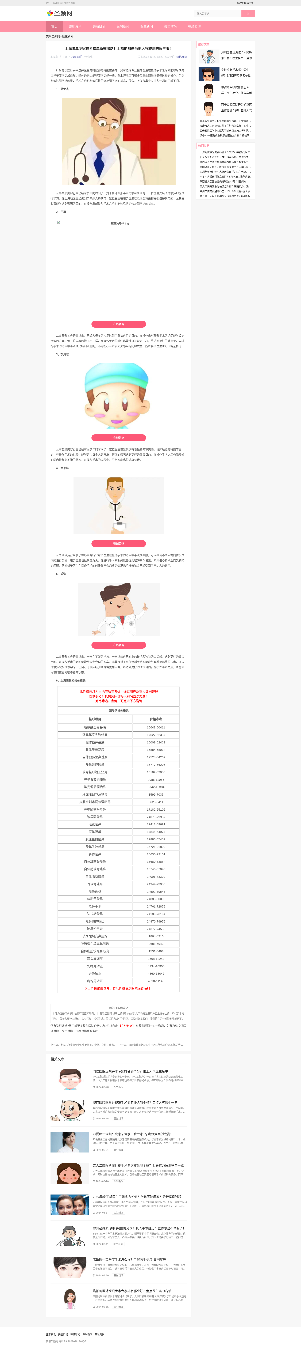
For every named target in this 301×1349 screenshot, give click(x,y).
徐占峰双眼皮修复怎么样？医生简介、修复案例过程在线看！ (236, 93)
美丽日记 (99, 26)
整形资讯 (75, 26)
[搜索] (248, 13)
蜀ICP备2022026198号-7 (72, 1341)
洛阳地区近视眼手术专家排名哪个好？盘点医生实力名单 (132, 1291)
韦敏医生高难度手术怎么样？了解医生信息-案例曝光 (129, 1259)
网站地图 (248, 3)
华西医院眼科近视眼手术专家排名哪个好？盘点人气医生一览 (135, 1103)
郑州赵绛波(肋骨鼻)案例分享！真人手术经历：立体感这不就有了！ (139, 1228)
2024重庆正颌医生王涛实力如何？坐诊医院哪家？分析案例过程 (137, 1197)
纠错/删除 (181, 56)
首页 (54, 26)
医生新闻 (146, 26)
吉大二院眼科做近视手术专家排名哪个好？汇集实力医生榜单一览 (138, 1165)
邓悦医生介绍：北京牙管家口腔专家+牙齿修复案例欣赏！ (133, 1134)
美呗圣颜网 (53, 36)
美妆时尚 (170, 26)
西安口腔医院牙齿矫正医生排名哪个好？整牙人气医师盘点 (236, 110)
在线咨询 (239, 3)
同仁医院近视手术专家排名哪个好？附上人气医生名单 (130, 1071)
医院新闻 (123, 26)
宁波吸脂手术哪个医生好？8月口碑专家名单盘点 (236, 75)
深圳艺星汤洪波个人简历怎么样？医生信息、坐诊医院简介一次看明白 (236, 58)
